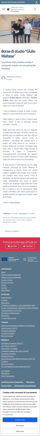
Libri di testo (5, 371)
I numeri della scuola (8, 318)
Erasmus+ (4, 361)
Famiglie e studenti (8, 333)
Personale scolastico (8, 330)
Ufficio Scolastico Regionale (11, 274)
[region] (20, 412)
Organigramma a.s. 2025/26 (11, 310)
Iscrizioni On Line (7, 282)
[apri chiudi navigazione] (3, 9)
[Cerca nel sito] (35, 9)
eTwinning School (7, 364)
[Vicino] (37, 390)
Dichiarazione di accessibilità (25, 385)
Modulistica (5, 315)
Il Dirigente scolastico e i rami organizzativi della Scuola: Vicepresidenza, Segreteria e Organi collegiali (19, 306)
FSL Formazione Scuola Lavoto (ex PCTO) (15, 366)
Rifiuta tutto (20, 431)
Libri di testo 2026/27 (9, 346)
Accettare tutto (20, 420)
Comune (4, 287)
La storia (4, 300)
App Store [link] (13, 246)
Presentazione (6, 297)
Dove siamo (5, 302)
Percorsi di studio (7, 336)
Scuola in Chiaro (7, 280)
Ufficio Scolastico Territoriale (11, 277)
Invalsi (3, 285)
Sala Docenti (5, 290)
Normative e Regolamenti (10, 313)
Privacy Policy (6, 385)
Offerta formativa (7, 356)
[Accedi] (37, 2)
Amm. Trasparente (7, 376)
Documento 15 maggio (9, 348)
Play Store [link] (29, 246)
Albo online (5, 373)
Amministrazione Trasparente (12, 382)
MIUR (3, 272)
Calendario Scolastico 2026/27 (12, 343)
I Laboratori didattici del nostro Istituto (14, 351)
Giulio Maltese (15, 202)
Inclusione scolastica (8, 353)
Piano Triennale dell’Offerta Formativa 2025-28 (18, 358)
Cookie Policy (9, 414)
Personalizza (20, 425)
